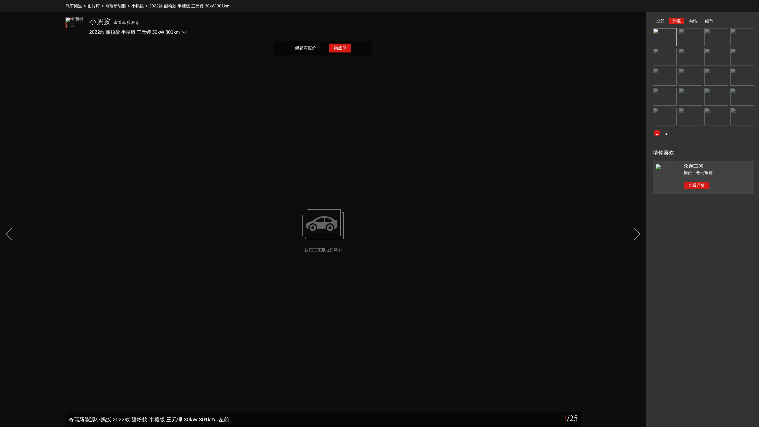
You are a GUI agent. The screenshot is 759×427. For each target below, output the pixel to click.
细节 (709, 21)
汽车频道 (74, 6)
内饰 (693, 21)
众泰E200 (693, 165)
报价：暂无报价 (698, 173)
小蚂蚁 (137, 6)
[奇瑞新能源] (74, 26)
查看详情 (696, 185)
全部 (660, 21)
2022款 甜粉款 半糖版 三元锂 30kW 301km (189, 6)
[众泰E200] (667, 166)
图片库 (93, 6)
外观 (676, 21)
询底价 (340, 48)
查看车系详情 (126, 22)
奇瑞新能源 (115, 6)
